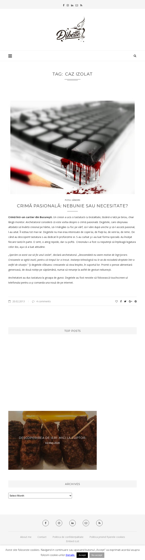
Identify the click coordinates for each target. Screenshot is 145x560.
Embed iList (72, 541)
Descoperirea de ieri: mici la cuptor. (52, 438)
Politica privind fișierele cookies (107, 537)
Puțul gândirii (72, 200)
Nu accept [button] (97, 555)
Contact (42, 537)
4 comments (43, 301)
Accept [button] (82, 555)
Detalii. (70, 555)
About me (25, 537)
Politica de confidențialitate (68, 537)
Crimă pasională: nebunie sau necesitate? (72, 205)
